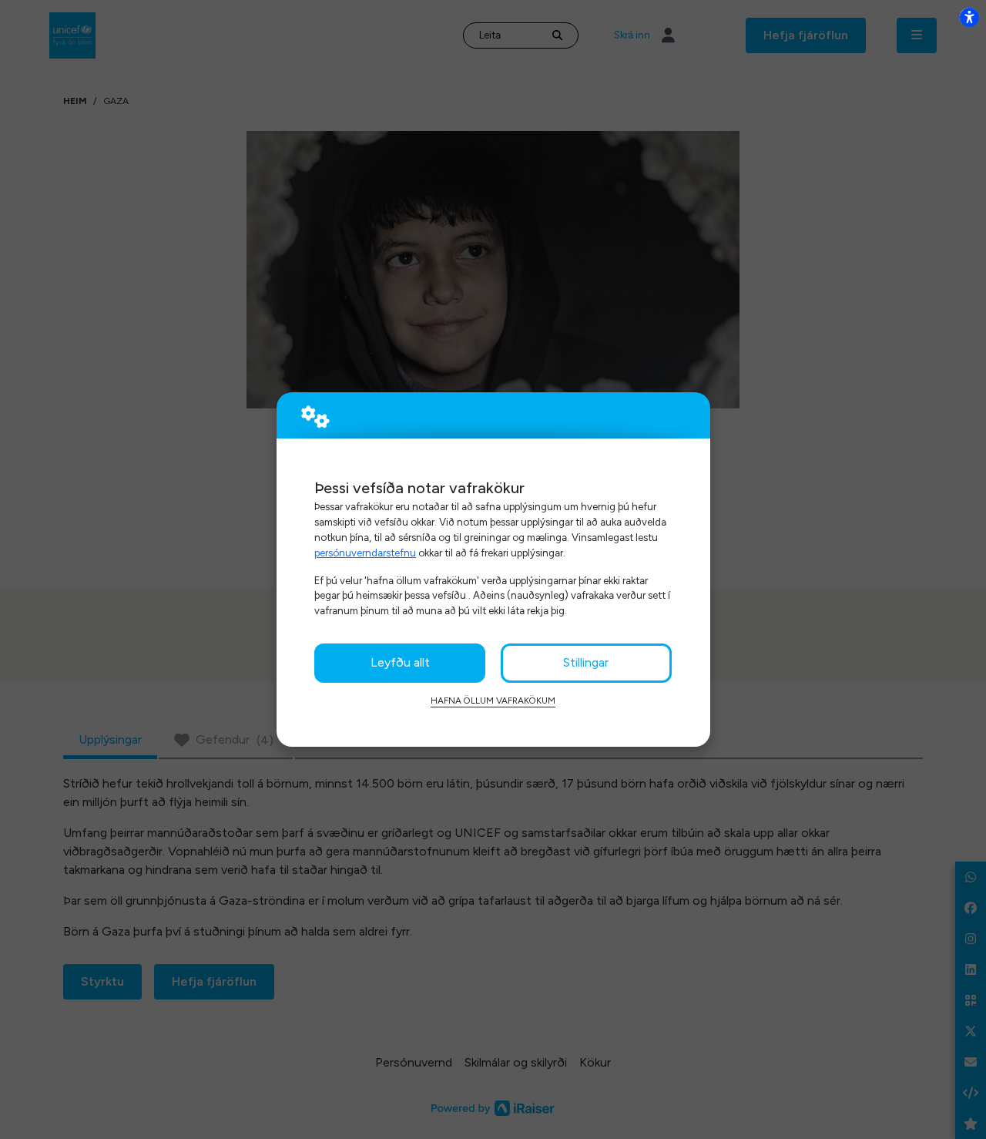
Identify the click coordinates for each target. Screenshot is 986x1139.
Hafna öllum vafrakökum (493, 700)
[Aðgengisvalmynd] (969, 17)
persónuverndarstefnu (365, 552)
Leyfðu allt (400, 662)
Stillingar (586, 662)
